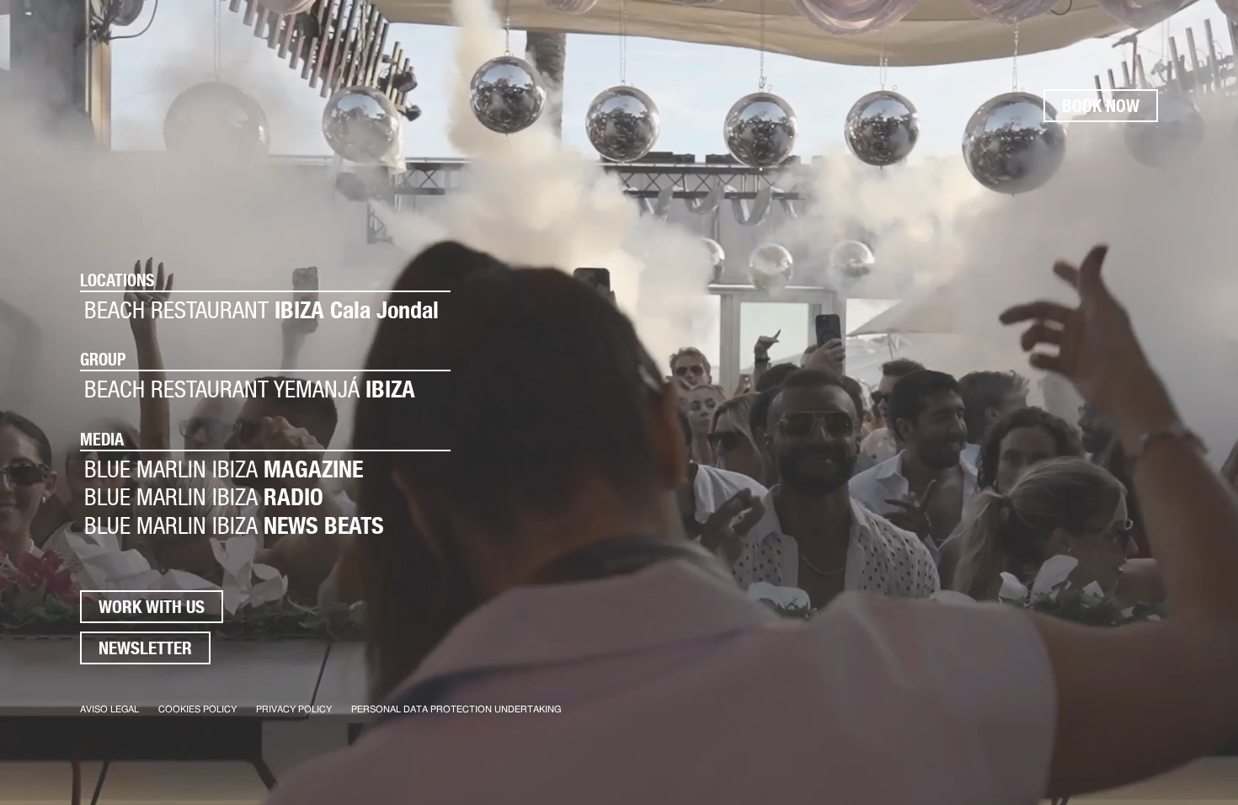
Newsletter (145, 647)
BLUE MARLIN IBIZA (223, 469)
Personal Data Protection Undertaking (456, 709)
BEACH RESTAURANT (261, 310)
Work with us (152, 606)
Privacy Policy (294, 709)
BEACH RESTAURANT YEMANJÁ (249, 389)
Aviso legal (109, 709)
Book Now (1100, 105)
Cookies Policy (197, 709)
